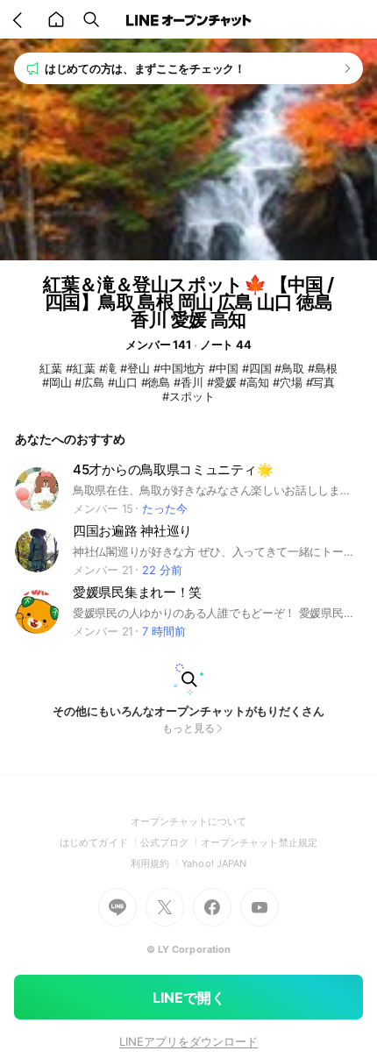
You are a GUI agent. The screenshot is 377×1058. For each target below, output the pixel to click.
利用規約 (156, 863)
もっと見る (188, 728)
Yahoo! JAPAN (213, 863)
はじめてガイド (99, 842)
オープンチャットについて (189, 821)
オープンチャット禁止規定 (259, 842)
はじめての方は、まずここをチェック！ (145, 68)
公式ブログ (170, 842)
